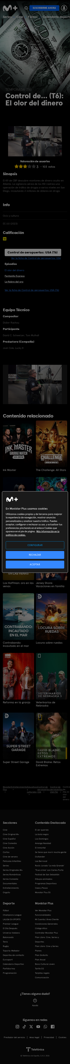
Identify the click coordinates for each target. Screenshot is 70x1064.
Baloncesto (8, 937)
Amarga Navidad (43, 843)
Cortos (6, 852)
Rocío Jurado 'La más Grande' (49, 865)
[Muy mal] (16, 166)
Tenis (5, 941)
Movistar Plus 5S (42, 892)
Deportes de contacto (13, 955)
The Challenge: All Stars (51, 470)
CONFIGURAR (35, 545)
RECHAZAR (35, 554)
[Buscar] (26, 8)
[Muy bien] (34, 166)
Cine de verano (10, 856)
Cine (20, 17)
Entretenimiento (11, 888)
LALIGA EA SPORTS (11, 919)
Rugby (6, 946)
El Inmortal (40, 847)
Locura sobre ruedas (49, 642)
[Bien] (29, 166)
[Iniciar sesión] (64, 8)
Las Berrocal (41, 861)
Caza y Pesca (41, 888)
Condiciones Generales (46, 924)
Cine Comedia (10, 843)
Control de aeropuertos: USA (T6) (33, 252)
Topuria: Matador (11, 950)
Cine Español (9, 839)
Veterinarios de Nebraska (45, 704)
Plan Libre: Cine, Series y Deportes (47, 939)
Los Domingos (41, 839)
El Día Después (10, 928)
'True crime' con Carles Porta (49, 870)
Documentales (10, 883)
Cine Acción (8, 847)
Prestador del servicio (14, 1037)
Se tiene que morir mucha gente (50, 852)
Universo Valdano (11, 933)
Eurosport (8, 959)
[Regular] (25, 166)
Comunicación (42, 977)
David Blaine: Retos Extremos (48, 764)
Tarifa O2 (39, 968)
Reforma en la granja (16, 702)
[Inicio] (10, 8)
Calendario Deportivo (13, 964)
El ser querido (42, 830)
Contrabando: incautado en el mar (16, 644)
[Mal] (21, 166)
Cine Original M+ (11, 834)
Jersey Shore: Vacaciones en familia (50, 584)
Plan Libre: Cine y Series (46, 946)
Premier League (10, 924)
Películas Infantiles (12, 861)
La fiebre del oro (14, 281)
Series (7, 17)
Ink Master (9, 470)
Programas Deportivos (46, 883)
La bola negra (41, 834)
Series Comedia (10, 879)
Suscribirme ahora (44, 8)
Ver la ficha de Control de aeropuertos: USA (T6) (32, 290)
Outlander (40, 856)
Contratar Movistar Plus (46, 933)
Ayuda (35, 1005)
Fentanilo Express (15, 276)
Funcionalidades (43, 915)
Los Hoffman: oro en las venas (18, 584)
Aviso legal (34, 1037)
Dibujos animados (43, 879)
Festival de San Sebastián (47, 874)
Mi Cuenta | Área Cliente (47, 919)
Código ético (41, 928)
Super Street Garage (16, 762)
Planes (38, 950)
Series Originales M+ (13, 870)
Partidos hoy (9, 968)
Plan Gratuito (41, 955)
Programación (10, 973)
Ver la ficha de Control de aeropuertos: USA (36, 258)
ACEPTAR (35, 564)
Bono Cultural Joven (45, 964)
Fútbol (33, 17)
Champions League (12, 915)
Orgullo (6, 892)
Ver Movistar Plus (43, 910)
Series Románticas (12, 874)
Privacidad (49, 1037)
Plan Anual (40, 959)
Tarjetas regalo (42, 973)
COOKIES (62, 1037)
